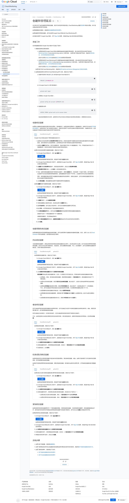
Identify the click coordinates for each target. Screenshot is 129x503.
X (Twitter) (104, 489)
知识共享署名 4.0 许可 (52, 470)
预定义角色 (58, 57)
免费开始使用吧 (121, 6)
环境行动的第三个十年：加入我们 (59, 499)
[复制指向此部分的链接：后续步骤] (41, 440)
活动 (103, 486)
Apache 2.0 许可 (75, 470)
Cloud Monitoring (11, 6)
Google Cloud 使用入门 (80, 486)
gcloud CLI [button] (56, 134)
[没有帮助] (95, 17)
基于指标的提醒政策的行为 (86, 447)
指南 (8, 9)
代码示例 (77, 489)
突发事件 (82, 25)
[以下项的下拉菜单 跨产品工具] (37, 2)
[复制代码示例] (94, 89)
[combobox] (94, 1)
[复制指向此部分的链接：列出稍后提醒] (44, 240)
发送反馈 (92, 21)
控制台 (107, 1)
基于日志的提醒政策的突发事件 (47, 455)
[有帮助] (93, 17)
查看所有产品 (25, 484)
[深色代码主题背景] (94, 78)
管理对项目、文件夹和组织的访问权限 (51, 64)
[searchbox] (10, 14)
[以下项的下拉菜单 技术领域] (27, 2)
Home (34, 17)
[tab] (36, 134)
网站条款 (38, 499)
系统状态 (51, 491)
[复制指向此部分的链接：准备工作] (41, 42)
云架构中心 (78, 491)
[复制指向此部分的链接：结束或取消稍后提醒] (50, 355)
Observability (48, 17)
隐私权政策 (31, 499)
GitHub (77, 484)
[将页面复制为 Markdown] (58, 21)
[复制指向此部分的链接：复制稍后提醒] (44, 404)
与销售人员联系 (25, 491)
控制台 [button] (35, 134)
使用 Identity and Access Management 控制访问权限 (73, 69)
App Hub (57, 36)
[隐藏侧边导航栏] (17, 500)
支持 (50, 486)
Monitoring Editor (43, 53)
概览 (3, 9)
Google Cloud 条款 (45, 499)
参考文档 (13, 9)
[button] (9, 23)
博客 (103, 484)
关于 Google (24, 499)
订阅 (113, 500)
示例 (19, 9)
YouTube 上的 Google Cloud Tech (110, 493)
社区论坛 (51, 484)
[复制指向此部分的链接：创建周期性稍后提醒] (50, 229)
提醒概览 (52, 444)
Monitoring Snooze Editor (45, 62)
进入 (41, 156)
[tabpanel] (64, 180)
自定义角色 (49, 57)
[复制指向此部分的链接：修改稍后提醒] (44, 305)
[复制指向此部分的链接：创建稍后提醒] (44, 123)
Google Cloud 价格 (26, 486)
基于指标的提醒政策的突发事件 (47, 452)
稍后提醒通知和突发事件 (54, 30)
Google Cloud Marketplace (28, 489)
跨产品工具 (32, 1)
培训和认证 (78, 493)
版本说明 (51, 489)
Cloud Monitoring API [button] (45, 134)
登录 (126, 1)
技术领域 (23, 1)
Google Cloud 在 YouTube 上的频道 (110, 491)
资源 (24, 9)
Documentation (40, 17)
